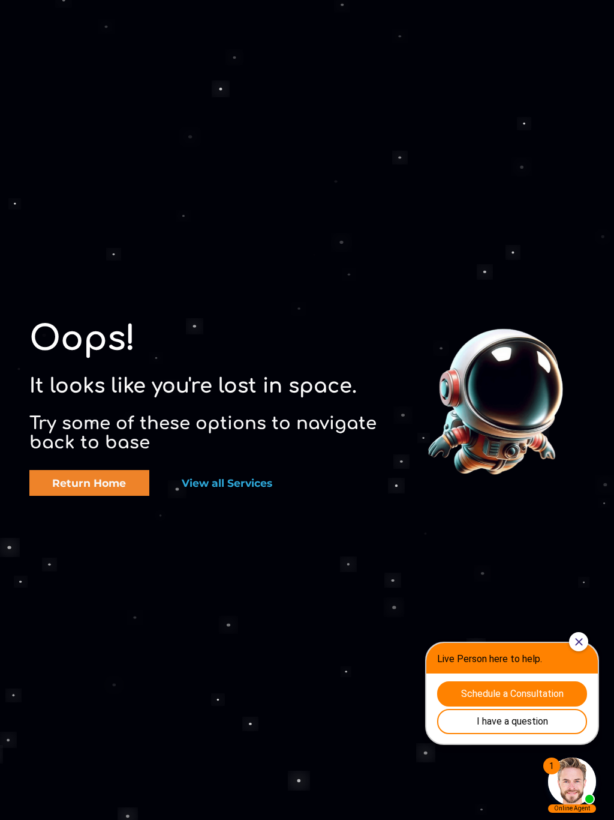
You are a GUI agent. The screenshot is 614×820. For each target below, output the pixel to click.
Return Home (89, 483)
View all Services (227, 483)
